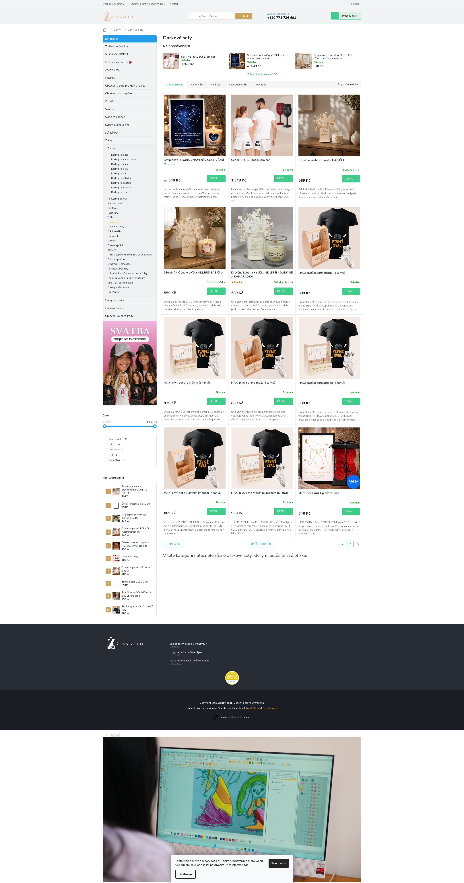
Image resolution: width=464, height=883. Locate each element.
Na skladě (118, 439)
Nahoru (174, 544)
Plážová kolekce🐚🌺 (118, 62)
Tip (113, 455)
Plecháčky (113, 212)
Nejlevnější (197, 84)
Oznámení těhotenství (119, 264)
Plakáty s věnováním (118, 287)
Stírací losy (112, 132)
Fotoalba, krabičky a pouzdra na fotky (127, 273)
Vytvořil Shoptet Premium (235, 717)
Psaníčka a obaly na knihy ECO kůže (126, 278)
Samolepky (114, 236)
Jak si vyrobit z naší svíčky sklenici (189, 660)
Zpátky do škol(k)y (116, 46)
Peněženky (113, 292)
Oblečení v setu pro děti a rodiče (125, 85)
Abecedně (260, 84)
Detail (214, 178)
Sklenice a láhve (115, 117)
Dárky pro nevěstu (121, 187)
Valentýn (116, 460)
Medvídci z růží (115, 203)
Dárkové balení (114, 308)
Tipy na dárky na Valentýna (186, 652)
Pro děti (110, 101)
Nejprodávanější (238, 84)
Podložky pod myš (117, 198)
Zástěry (112, 250)
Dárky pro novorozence (123, 159)
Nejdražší (216, 84)
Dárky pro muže (119, 155)
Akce (114, 444)
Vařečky (112, 240)
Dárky (108, 140)
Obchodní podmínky (113, 4)
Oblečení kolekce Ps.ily (119, 316)
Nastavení (185, 874)
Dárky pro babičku (121, 178)
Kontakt (174, 4)
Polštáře (112, 208)
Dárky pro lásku (119, 169)
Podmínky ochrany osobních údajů (147, 4)
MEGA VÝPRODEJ (116, 54)
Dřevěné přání (115, 245)
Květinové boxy (116, 226)
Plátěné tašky (115, 231)
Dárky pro (113, 148)
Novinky (110, 78)
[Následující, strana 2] (350, 544)
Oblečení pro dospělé (118, 93)
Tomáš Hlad (253, 708)
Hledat (243, 16)
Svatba (109, 109)
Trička (111, 217)
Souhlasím (278, 863)
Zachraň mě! (112, 70)
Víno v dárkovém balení (120, 282)
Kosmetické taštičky (118, 268)
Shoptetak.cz (270, 708)
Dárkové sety (115, 222)
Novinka (116, 449)
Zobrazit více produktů (260, 74)
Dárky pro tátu (119, 173)
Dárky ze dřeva (114, 300)
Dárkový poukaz (116, 259)
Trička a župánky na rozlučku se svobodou (130, 254)
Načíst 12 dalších (262, 543)
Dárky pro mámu (120, 164)
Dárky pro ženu (119, 192)
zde (246, 865)
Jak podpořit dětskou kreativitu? (188, 644)
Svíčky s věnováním (117, 125)
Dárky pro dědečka (121, 183)
